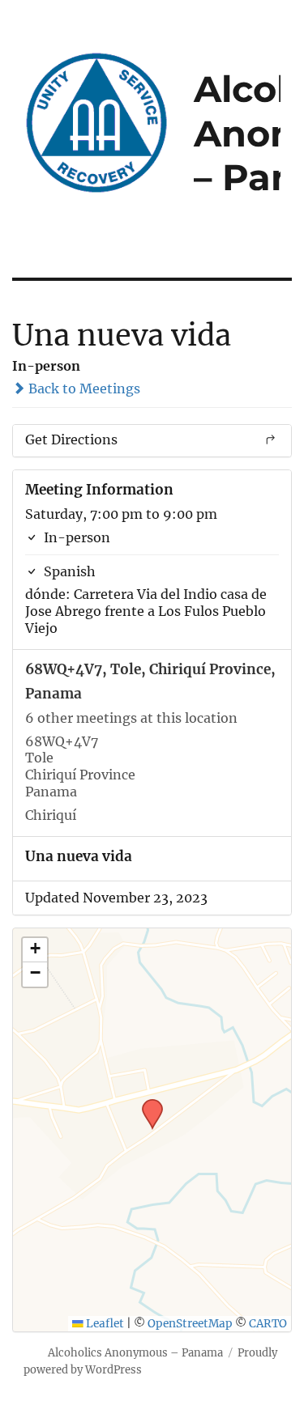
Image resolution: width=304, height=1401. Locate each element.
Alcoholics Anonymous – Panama (135, 1353)
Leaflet (103, 1324)
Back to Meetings (82, 388)
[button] (147, 1104)
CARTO (268, 1324)
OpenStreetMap (190, 1324)
